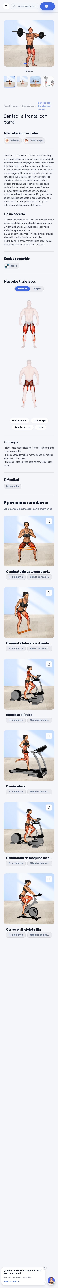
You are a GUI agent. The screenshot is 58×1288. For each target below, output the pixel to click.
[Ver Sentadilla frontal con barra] (35, 81)
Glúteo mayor (19, 420)
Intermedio (12, 486)
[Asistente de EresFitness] (51, 1280)
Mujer (37, 288)
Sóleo (41, 427)
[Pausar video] (29, 43)
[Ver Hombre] (9, 81)
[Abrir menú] (6, 6)
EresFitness (11, 106)
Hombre (22, 288)
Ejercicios (28, 106)
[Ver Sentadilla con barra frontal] (48, 81)
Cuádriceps (39, 420)
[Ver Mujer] (22, 81)
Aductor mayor (23, 427)
